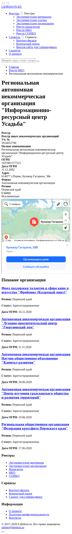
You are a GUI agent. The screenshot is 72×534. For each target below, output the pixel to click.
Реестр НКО (24, 30)
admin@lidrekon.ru (12, 527)
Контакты (15, 517)
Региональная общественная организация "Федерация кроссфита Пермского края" (35, 426)
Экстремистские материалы (33, 16)
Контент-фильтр (26, 40)
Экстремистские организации (35, 23)
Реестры (14, 13)
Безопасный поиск (28, 43)
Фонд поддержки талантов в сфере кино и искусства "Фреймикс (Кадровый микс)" (35, 290)
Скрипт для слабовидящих (25, 496)
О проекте (15, 53)
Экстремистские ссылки (31, 20)
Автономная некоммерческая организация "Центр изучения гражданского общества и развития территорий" (35, 393)
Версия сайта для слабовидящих (36, 47)
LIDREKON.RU (11, 6)
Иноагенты (16, 469)
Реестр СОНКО (26, 33)
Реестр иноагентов (28, 26)
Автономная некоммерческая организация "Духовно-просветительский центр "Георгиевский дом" (35, 323)
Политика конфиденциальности (29, 514)
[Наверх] (2, 531)
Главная (14, 67)
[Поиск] (37, 61)
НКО (12, 472)
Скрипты (14, 50)
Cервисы (15, 37)
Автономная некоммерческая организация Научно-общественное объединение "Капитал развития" (35, 358)
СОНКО (14, 476)
